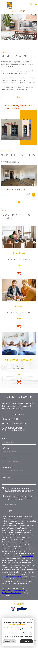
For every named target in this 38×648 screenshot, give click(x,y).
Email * (5, 458)
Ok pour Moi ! (26, 641)
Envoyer (9, 511)
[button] (19, 202)
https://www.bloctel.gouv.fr (11, 577)
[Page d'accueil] (9, 6)
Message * (7, 477)
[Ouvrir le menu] (36, 4)
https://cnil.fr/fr (27, 556)
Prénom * (6, 448)
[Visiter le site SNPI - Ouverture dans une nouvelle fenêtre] (13, 609)
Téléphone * (8, 467)
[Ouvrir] (31, 4)
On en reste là (26, 620)
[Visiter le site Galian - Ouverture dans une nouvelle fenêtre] (22, 609)
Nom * (4, 439)
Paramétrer (9, 641)
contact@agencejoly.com (16, 423)
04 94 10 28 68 (11, 419)
